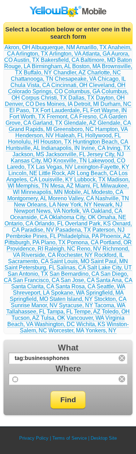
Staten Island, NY (71, 299)
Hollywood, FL (103, 135)
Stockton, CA (110, 299)
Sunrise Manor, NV (34, 305)
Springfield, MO (29, 299)
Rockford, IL (108, 255)
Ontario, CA (19, 223)
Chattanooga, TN (32, 79)
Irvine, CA (93, 148)
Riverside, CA (38, 255)
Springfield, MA (104, 293)
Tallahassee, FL (25, 312)
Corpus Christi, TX (44, 98)
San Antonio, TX (28, 274)
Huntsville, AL (23, 148)
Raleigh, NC (60, 249)
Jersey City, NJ (105, 154)
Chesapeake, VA (75, 79)
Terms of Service (69, 438)
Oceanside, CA (28, 217)
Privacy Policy (33, 438)
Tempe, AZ (87, 312)
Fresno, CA (93, 117)
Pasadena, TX (73, 230)
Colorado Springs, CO (35, 91)
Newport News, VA (37, 211)
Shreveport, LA (31, 293)
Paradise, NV (37, 230)
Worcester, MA (66, 330)
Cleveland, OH (107, 85)
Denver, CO (19, 104)
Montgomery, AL (27, 198)
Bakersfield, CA (60, 60)
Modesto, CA (107, 192)
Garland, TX (47, 123)
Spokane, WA (67, 293)
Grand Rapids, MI (30, 129)
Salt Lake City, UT (109, 268)
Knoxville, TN (70, 161)
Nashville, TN (112, 198)
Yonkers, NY (100, 330)
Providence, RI (25, 249)
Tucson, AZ (25, 318)
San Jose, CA (78, 280)
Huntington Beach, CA (100, 142)
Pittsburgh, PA (22, 242)
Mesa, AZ (62, 186)
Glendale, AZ (80, 123)
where (68, 368)
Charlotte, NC (104, 72)
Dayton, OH (110, 98)
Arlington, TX (32, 54)
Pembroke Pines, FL (31, 236)
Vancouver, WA (85, 318)
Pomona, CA (82, 242)
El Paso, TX (24, 110)
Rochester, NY (75, 255)
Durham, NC (115, 104)
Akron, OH (17, 47)
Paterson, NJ (108, 230)
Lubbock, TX (90, 179)
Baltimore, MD (98, 60)
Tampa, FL (60, 312)
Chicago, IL (112, 79)
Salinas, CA (71, 268)
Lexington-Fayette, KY (101, 167)
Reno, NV (89, 249)
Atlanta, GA (96, 54)
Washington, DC (55, 324)
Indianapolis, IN (60, 148)
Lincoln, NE (22, 173)
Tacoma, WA (110, 305)
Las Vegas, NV (54, 167)
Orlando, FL (49, 223)
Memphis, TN (32, 186)
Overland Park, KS (88, 223)
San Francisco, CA (36, 280)
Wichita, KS (90, 324)
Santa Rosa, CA (75, 286)
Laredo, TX (21, 167)
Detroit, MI (86, 104)
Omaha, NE (111, 217)
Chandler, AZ (69, 72)
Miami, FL (87, 186)
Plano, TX (53, 242)
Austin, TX (26, 60)
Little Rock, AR (57, 173)
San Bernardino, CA (74, 274)
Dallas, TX (81, 98)
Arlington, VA (65, 54)
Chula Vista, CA (30, 85)
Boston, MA (86, 66)
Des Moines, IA (54, 104)
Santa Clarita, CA (32, 286)
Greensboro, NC (73, 129)
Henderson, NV (34, 135)
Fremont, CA (62, 117)
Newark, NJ (107, 205)
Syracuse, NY (76, 305)
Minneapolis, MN (42, 192)
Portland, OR (116, 242)
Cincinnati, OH (69, 85)
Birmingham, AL (51, 66)
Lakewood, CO (106, 161)
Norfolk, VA (75, 211)
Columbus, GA (82, 91)
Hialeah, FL (69, 135)
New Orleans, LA (35, 205)
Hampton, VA (111, 129)
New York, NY (74, 205)
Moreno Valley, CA (71, 198)
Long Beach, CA (97, 173)
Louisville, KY (56, 179)
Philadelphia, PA (78, 236)
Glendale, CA (114, 123)
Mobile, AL (77, 192)
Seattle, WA (111, 286)
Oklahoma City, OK (72, 217)
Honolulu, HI (23, 142)
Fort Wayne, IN (108, 110)
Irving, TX (118, 148)
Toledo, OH (116, 312)
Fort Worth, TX (27, 117)
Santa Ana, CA (114, 280)
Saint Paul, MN (109, 261)
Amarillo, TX (91, 47)
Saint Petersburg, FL (30, 268)
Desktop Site (104, 438)
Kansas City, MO (31, 161)
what (68, 347)
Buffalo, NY (38, 72)
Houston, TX (55, 142)
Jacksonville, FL (65, 154)
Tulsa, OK (53, 318)
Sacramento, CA (28, 261)
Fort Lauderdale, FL (64, 110)
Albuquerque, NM (53, 47)
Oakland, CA (106, 211)
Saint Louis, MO (69, 261)
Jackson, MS (28, 154)
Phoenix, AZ (115, 236)
